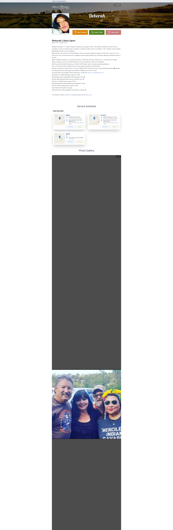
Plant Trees (80, 126)
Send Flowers (79, 141)
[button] (59, 118)
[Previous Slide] (54, 404)
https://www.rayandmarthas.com (96, 72)
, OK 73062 (71, 139)
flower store (88, 95)
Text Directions (70, 126)
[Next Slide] (118, 404)
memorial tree (68, 95)
